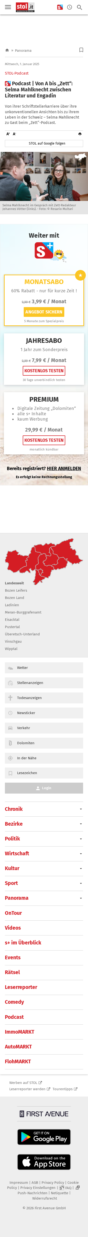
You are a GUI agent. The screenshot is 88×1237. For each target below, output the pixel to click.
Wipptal (11, 649)
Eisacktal (12, 619)
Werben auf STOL (23, 1083)
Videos (13, 928)
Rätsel (12, 972)
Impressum (19, 1182)
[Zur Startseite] (7, 50)
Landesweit (14, 583)
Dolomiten (25, 743)
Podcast (14, 1017)
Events (13, 957)
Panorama (23, 50)
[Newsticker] (69, 7)
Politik (12, 839)
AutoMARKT (18, 1047)
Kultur (12, 868)
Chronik (14, 809)
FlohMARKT (18, 1061)
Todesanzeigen (29, 698)
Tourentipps (63, 1089)
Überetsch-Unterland (22, 634)
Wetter (22, 668)
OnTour (13, 913)
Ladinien (12, 605)
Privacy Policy (53, 1182)
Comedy (14, 1002)
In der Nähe (26, 758)
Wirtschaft (17, 853)
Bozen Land (14, 598)
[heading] (44, 90)
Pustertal (12, 627)
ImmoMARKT (19, 1032)
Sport (11, 883)
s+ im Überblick (23, 943)
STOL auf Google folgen (47, 143)
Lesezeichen (27, 773)
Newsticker (26, 713)
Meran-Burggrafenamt (23, 612)
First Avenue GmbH (50, 1208)
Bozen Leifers (16, 590)
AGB (35, 1182)
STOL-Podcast (17, 73)
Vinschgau (13, 641)
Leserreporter (21, 987)
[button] (81, 50)
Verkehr (23, 728)
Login (46, 788)
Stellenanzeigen (30, 683)
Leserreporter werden (27, 1089)
